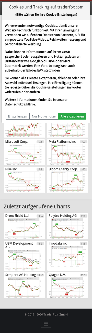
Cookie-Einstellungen (51, 87)
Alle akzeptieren (72, 116)
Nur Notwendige (44, 116)
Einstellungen (17, 116)
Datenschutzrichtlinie (20, 104)
